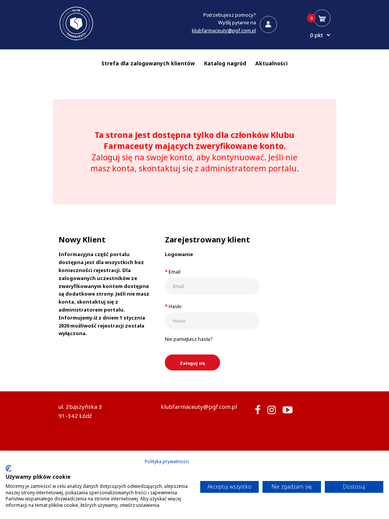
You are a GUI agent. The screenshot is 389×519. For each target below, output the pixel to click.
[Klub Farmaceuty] (76, 39)
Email (174, 271)
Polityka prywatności (167, 461)
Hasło (175, 306)
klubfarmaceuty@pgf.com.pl (224, 30)
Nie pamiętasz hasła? (189, 338)
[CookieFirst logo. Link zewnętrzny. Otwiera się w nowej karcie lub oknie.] (8, 468)
